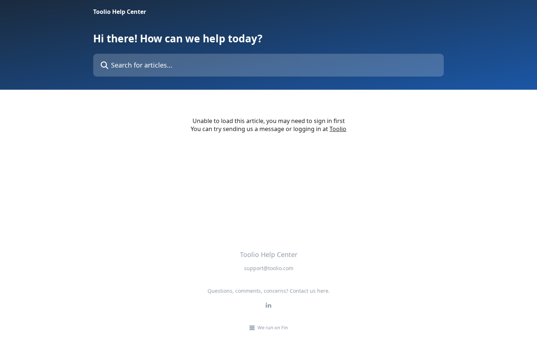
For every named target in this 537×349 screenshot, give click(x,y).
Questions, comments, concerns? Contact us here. (268, 290)
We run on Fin (273, 327)
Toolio (338, 129)
